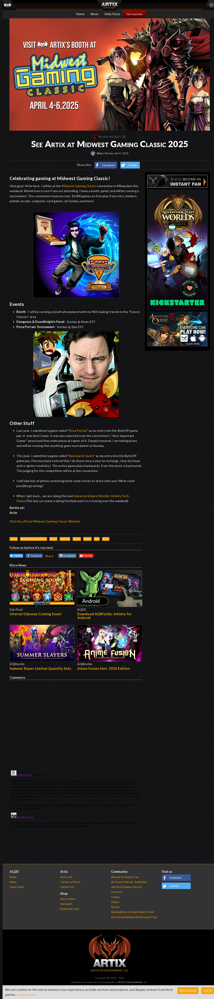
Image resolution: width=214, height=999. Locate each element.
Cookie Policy (26, 994)
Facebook (108, 165)
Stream (115, 906)
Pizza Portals (78, 430)
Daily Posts (112, 14)
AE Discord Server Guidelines (129, 881)
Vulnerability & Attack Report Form (132, 911)
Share (49, 556)
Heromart (66, 903)
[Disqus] (76, 723)
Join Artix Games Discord (126, 886)
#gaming (65, 539)
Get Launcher (134, 14)
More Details (188, 990)
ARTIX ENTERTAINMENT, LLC (109, 970)
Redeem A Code (69, 908)
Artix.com (66, 876)
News (94, 14)
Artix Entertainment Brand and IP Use (134, 917)
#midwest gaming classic (33, 539)
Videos (115, 901)
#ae (97, 539)
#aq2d (77, 539)
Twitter (133, 165)
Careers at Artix (70, 881)
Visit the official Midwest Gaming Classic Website (45, 521)
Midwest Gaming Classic (78, 186)
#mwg (14, 539)
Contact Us (67, 886)
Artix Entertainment (130, 982)
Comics (115, 897)
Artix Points (67, 898)
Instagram (69, 555)
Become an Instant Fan (125, 876)
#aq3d (87, 539)
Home (80, 14)
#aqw (105, 539)
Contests (116, 891)
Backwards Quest (81, 456)
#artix (53, 539)
